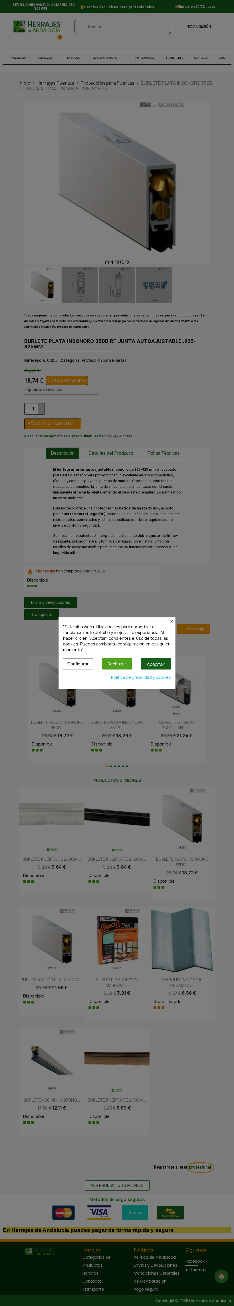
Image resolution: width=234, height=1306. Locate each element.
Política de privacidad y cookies (141, 677)
